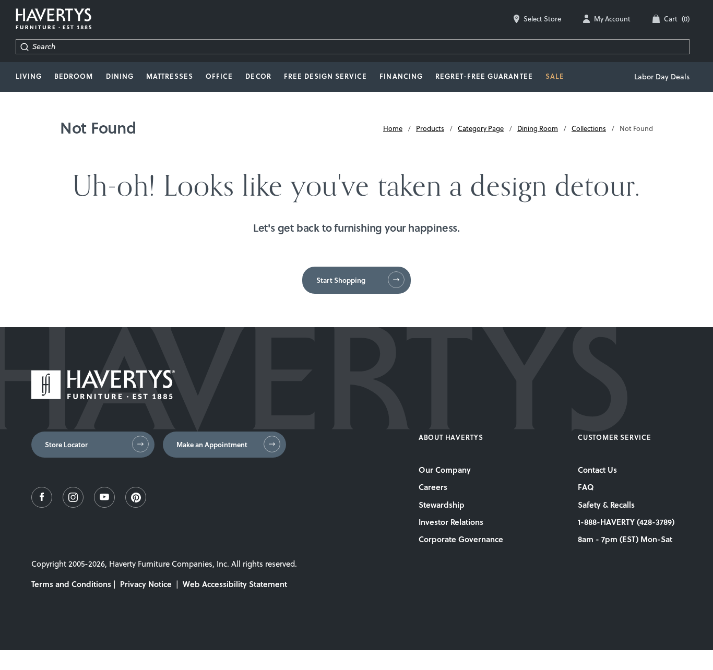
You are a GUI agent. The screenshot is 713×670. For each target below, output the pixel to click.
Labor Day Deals (662, 76)
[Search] (24, 46)
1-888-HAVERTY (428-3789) (626, 522)
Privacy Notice (146, 584)
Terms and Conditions (71, 584)
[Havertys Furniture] (103, 396)
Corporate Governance (461, 539)
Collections (589, 128)
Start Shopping (340, 280)
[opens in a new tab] (41, 504)
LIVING (29, 76)
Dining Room (537, 128)
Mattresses (169, 76)
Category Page (481, 128)
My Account (612, 18)
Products (430, 128)
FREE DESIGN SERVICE (325, 76)
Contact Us (597, 469)
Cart (677, 18)
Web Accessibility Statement (235, 584)
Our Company (445, 469)
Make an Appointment (211, 444)
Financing (400, 76)
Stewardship (442, 504)
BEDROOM (73, 76)
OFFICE (219, 76)
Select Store (542, 18)
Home (392, 128)
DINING (120, 76)
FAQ (586, 487)
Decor (258, 76)
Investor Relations (451, 522)
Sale (554, 76)
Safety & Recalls (606, 504)
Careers (433, 487)
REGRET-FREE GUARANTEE (484, 76)
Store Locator (66, 444)
